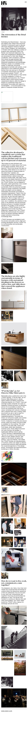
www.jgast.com (6, 711)
